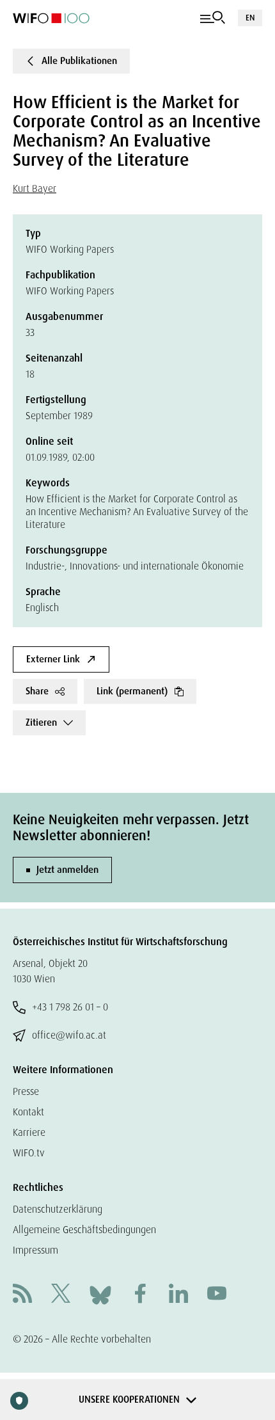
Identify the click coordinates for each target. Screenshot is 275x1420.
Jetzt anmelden (67, 869)
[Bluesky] (100, 1294)
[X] (60, 1294)
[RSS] (22, 1294)
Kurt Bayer (34, 188)
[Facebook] (140, 1294)
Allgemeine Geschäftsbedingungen (84, 1229)
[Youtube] (216, 1294)
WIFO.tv (29, 1153)
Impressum (35, 1250)
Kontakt (28, 1112)
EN (250, 17)
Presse (26, 1091)
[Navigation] (212, 18)
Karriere (29, 1132)
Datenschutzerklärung (57, 1209)
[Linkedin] (178, 1294)
